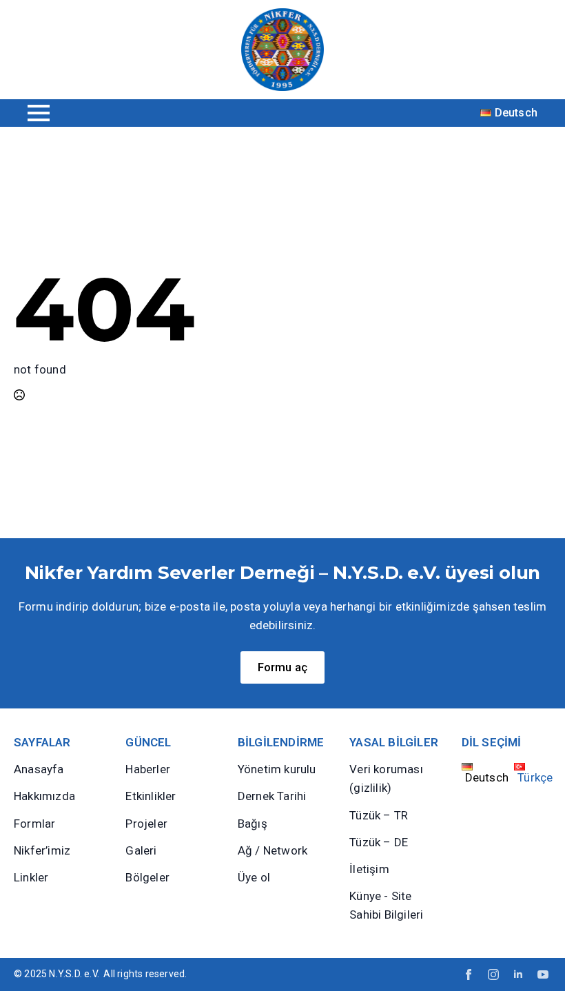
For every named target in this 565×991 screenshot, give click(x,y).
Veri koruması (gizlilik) (386, 778)
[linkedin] (518, 974)
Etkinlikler (150, 796)
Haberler (147, 769)
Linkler (31, 877)
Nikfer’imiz (42, 850)
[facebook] (468, 974)
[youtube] (543, 974)
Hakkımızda (44, 796)
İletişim (369, 869)
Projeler (146, 823)
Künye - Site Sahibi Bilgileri (386, 905)
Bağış (252, 823)
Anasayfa (39, 769)
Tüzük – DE (378, 842)
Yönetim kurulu (277, 769)
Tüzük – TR (378, 815)
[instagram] (493, 974)
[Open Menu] (39, 113)
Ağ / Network (272, 850)
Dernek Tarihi (272, 796)
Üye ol (254, 877)
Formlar (34, 823)
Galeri (140, 850)
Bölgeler (147, 877)
